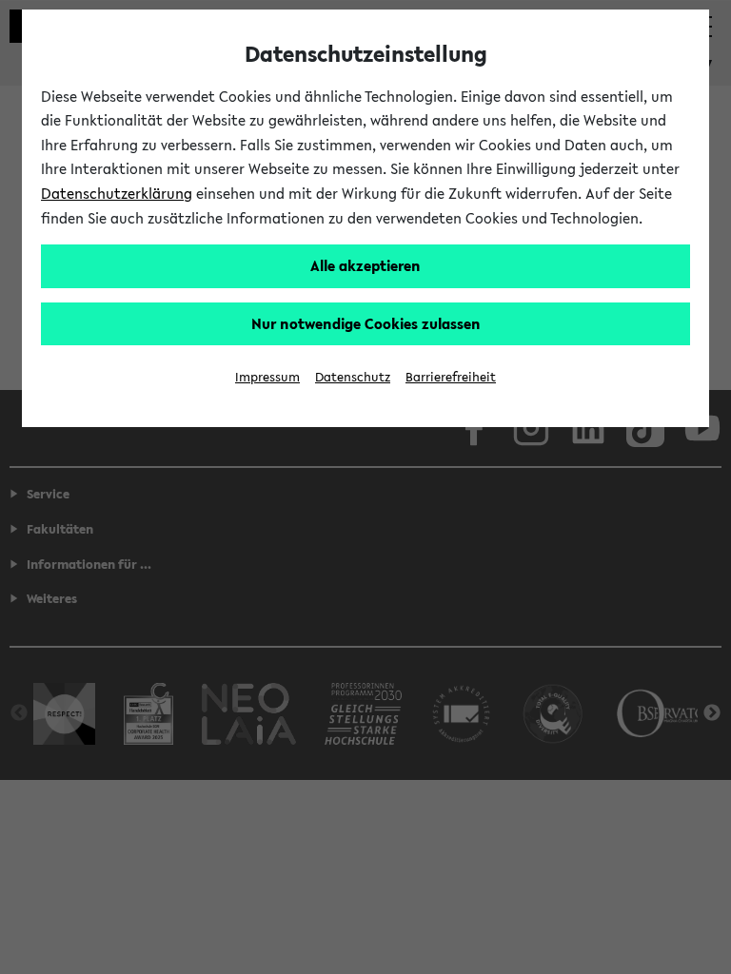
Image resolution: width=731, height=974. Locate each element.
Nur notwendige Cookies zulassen (366, 323)
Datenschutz (352, 377)
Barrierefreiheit (450, 377)
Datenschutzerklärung (116, 193)
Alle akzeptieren (365, 265)
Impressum (267, 377)
